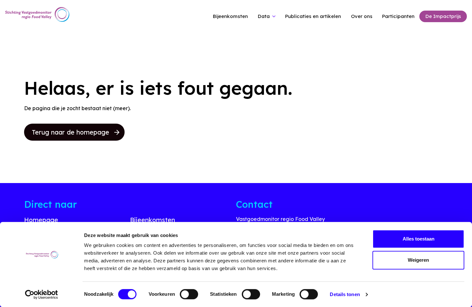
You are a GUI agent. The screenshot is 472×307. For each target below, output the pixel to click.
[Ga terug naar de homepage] (37, 14)
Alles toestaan (418, 238)
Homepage (41, 220)
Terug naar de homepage (70, 132)
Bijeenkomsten (152, 220)
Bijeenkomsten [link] (230, 16)
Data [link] (264, 16)
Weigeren (418, 260)
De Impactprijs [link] (443, 16)
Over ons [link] (361, 16)
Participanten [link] (398, 16)
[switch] (189, 294)
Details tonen (345, 294)
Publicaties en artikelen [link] (313, 16)
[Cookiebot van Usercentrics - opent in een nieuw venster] (41, 294)
